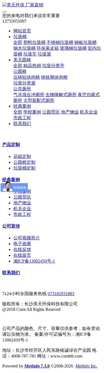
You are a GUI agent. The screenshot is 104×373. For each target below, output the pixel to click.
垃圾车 (30, 54)
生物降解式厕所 (61, 94)
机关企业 (89, 112)
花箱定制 (22, 156)
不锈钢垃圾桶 (60, 42)
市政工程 (22, 117)
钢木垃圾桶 (24, 48)
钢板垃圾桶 (85, 42)
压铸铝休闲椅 (26, 77)
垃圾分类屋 (24, 83)
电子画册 (22, 243)
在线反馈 (22, 249)
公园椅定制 (24, 162)
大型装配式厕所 (38, 100)
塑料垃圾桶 (34, 42)
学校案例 (32, 112)
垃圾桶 (20, 36)
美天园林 (22, 59)
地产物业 (70, 112)
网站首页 (22, 30)
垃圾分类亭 (53, 65)
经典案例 (22, 106)
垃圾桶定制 (24, 168)
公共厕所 (22, 88)
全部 (17, 42)
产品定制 (11, 144)
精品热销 (32, 65)
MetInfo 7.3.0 (37, 366)
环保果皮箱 (48, 48)
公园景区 (51, 112)
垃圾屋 (44, 54)
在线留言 (22, 255)
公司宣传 (11, 226)
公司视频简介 (26, 238)
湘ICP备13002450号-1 (34, 261)
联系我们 (22, 123)
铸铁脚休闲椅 (54, 77)
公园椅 (20, 71)
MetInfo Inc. (86, 366)
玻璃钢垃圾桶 (73, 48)
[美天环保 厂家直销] (52, 5)
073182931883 (61, 293)
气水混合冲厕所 (28, 94)
